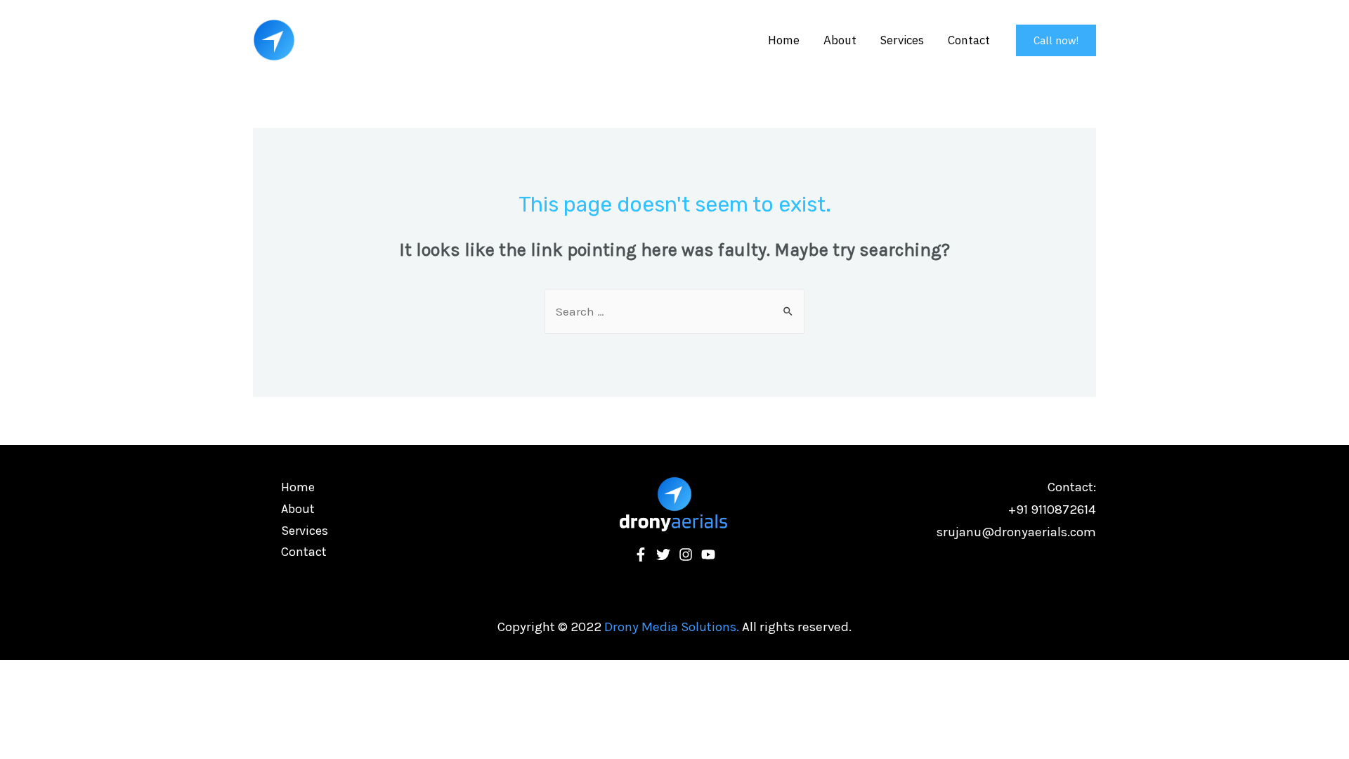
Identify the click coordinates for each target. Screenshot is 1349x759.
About (839, 40)
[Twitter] (663, 554)
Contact (969, 40)
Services (902, 40)
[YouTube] (708, 554)
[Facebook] (641, 554)
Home (784, 40)
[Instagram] (686, 554)
